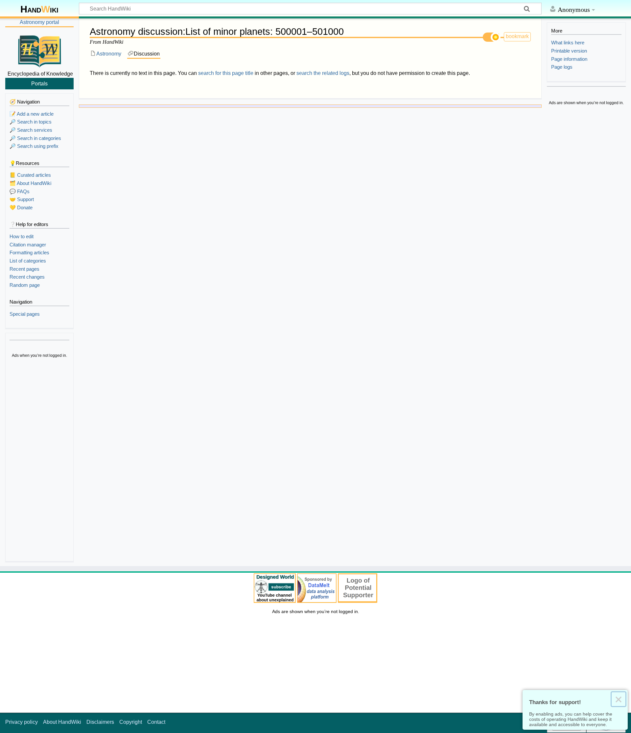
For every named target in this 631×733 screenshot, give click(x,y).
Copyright (130, 722)
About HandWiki (62, 722)
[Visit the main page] (39, 50)
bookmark (517, 36)
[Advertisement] (39, 460)
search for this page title (225, 73)
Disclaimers (100, 722)
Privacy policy (21, 722)
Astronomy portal (39, 22)
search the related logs (322, 73)
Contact (156, 722)
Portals (39, 83)
